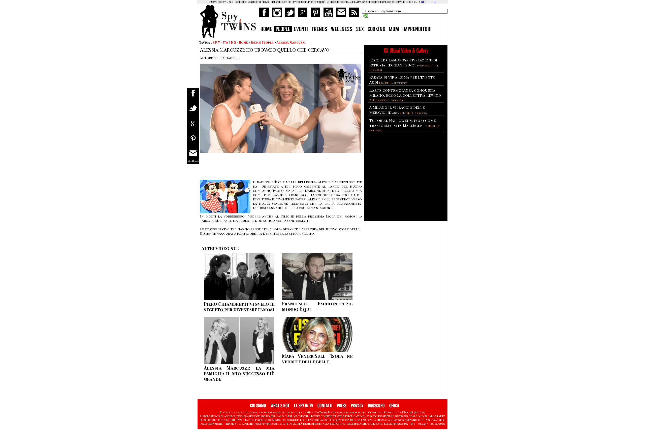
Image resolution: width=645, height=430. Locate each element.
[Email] (193, 157)
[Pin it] (193, 141)
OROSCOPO (376, 406)
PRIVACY (357, 406)
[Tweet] (193, 111)
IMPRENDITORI (417, 29)
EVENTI (301, 29)
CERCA (394, 406)
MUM (394, 29)
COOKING (376, 29)
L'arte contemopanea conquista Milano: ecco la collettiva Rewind (405, 93)
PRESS (341, 406)
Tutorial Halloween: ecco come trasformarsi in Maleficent (402, 123)
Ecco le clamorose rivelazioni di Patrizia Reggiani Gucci (403, 62)
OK (434, 2)
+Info (423, 2)
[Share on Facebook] (193, 96)
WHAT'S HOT (280, 406)
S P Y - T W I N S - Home (230, 42)
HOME (266, 29)
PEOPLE (283, 29)
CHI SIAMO (258, 406)
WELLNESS (341, 29)
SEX (360, 29)
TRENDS (319, 29)
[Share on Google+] (193, 126)
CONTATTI (324, 406)
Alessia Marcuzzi (291, 42)
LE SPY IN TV (303, 406)
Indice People (262, 42)
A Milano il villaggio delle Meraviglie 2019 (397, 110)
